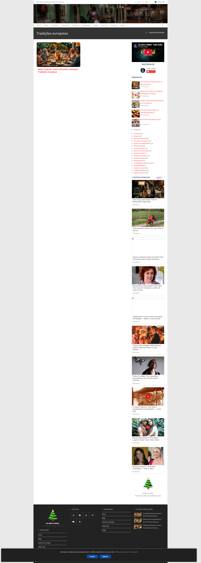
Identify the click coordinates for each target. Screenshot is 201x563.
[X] (73, 515)
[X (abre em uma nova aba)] (136, 2)
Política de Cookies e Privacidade (126, 552)
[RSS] (80, 522)
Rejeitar (105, 556)
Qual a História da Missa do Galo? (150, 119)
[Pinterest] (92, 515)
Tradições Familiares (140, 170)
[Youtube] (73, 522)
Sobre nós (41, 547)
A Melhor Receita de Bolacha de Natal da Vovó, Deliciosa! (151, 102)
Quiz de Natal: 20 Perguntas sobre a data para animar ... (151, 83)
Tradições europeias (156, 33)
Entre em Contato (44, 543)
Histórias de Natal (139, 148)
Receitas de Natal (139, 158)
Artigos (136, 136)
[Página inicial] (146, 33)
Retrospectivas (138, 160)
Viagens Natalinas (139, 173)
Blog (39, 539)
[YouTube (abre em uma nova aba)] (146, 2)
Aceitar (92, 556)
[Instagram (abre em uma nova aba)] (143, 2)
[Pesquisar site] (162, 25)
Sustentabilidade (139, 165)
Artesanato (137, 134)
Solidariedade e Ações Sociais (143, 163)
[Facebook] (80, 515)
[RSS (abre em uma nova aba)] (149, 2)
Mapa (104, 530)
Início (40, 535)
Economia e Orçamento (141, 141)
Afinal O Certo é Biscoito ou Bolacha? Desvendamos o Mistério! (151, 92)
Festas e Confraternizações (142, 143)
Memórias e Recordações (141, 151)
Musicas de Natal (139, 153)
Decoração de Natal (140, 138)
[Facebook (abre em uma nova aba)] (138, 2)
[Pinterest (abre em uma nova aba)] (141, 2)
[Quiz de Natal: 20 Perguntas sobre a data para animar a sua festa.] (136, 85)
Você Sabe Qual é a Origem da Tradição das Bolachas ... (149, 111)
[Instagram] (86, 515)
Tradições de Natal (139, 168)
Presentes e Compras (140, 156)
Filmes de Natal (138, 146)
